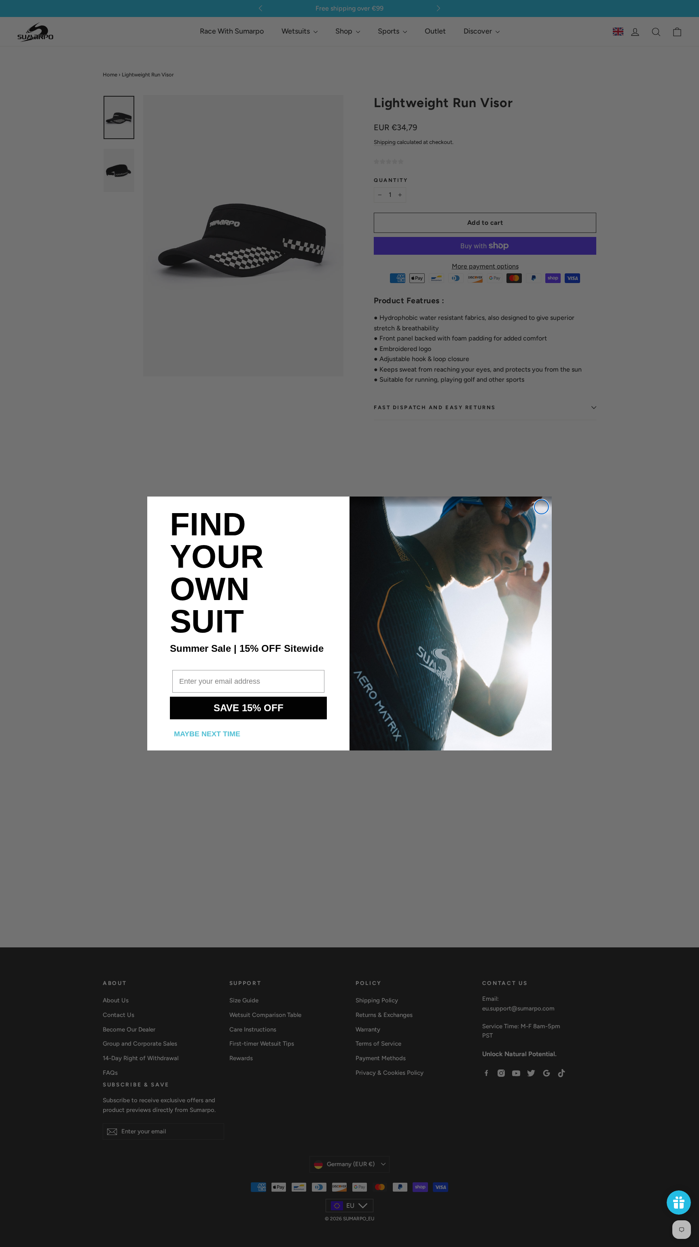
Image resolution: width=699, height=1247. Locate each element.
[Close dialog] (541, 507)
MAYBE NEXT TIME (207, 734)
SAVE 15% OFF (249, 707)
